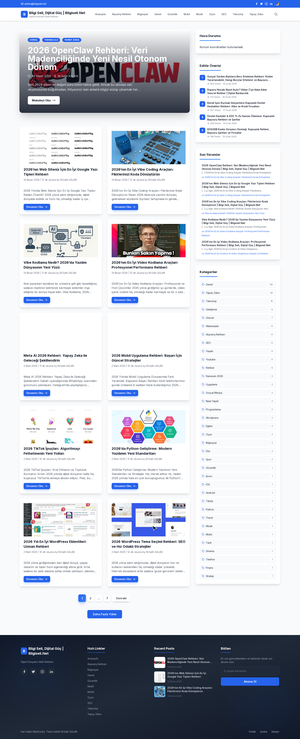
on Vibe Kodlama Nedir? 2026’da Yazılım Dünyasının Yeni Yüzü (233, 213)
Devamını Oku (34, 206)
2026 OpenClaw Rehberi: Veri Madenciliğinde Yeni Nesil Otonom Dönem (97, 58)
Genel (158, 14)
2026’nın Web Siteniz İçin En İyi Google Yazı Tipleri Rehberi (186, 675)
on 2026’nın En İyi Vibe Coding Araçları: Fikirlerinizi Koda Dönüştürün (236, 177)
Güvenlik (172, 14)
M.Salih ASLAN (68, 179)
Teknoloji (238, 14)
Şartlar (263, 731)
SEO (224, 14)
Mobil (187, 14)
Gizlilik (252, 731)
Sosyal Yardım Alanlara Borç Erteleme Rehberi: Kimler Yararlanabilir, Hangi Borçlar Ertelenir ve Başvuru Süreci (240, 78)
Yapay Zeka (256, 14)
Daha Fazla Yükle (104, 614)
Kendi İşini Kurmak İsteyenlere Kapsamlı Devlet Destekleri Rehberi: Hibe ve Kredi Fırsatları (236, 104)
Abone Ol (250, 681)
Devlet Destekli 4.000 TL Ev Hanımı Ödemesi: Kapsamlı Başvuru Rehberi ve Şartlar (240, 118)
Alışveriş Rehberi (121, 14)
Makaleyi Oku (41, 100)
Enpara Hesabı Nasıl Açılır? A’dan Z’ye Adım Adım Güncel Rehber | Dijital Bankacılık (237, 91)
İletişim (275, 731)
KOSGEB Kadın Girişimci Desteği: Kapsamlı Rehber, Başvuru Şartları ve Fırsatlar (238, 131)
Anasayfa (100, 14)
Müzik (199, 14)
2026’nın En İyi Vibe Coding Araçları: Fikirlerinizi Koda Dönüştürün (189, 689)
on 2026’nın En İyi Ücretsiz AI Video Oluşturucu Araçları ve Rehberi (235, 253)
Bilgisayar (142, 14)
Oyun (212, 14)
